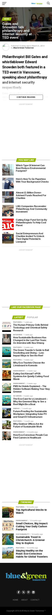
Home (15, 600)
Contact (35, 600)
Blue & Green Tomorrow (23, 48)
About (24, 600)
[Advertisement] (26, 131)
